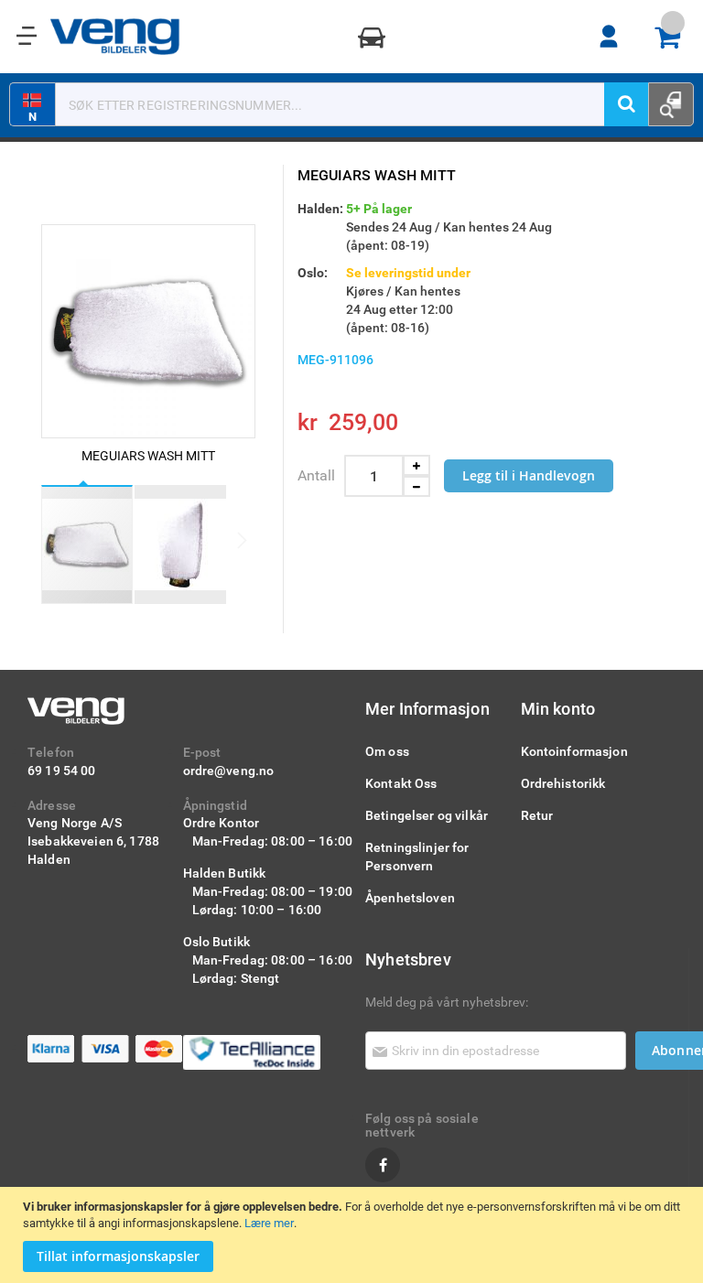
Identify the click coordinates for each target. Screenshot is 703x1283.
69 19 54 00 (61, 770)
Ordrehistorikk (563, 783)
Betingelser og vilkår (426, 815)
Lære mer (269, 1222)
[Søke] (626, 104)
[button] (180, 544)
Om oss (387, 751)
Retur (537, 815)
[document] (354, 1235)
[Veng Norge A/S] (115, 36)
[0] (673, 37)
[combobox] (341, 104)
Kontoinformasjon (574, 751)
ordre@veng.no (229, 770)
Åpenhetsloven (410, 897)
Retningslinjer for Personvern (417, 856)
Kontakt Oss (401, 783)
